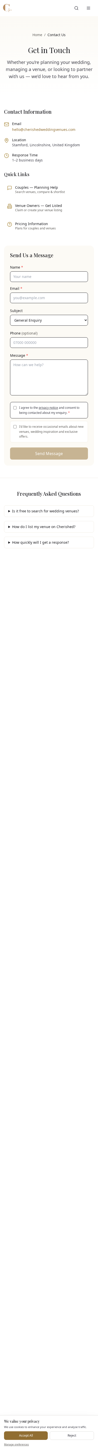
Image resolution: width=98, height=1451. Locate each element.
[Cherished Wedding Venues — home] (7, 8)
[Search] (76, 8)
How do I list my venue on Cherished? (43, 526)
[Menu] (88, 8)
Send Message (49, 453)
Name (16, 267)
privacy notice (48, 408)
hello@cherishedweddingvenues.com (43, 129)
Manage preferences (16, 1444)
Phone (23, 333)
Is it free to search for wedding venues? (45, 511)
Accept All (26, 1435)
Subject (16, 310)
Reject (72, 1435)
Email (16, 288)
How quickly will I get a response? (40, 542)
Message (19, 355)
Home (37, 34)
